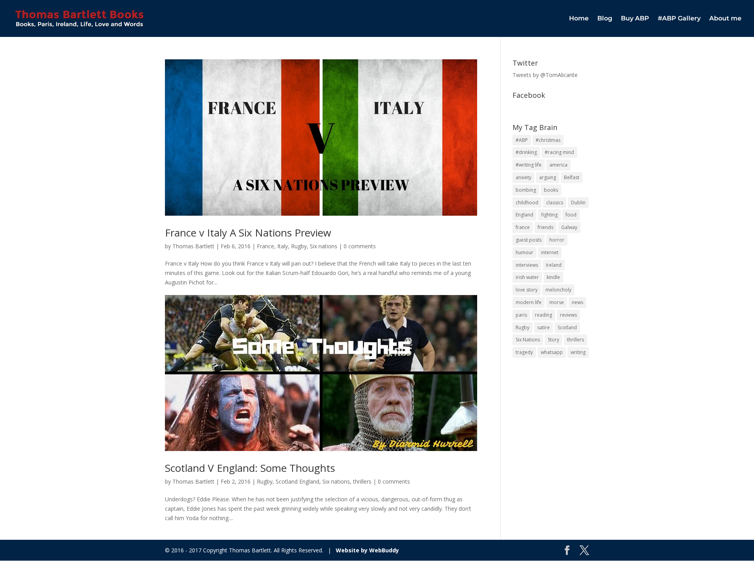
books (551, 190)
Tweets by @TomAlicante (545, 75)
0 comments (360, 246)
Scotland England (297, 481)
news (577, 302)
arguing (547, 177)
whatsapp (552, 352)
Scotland (567, 327)
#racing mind (559, 152)
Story (553, 339)
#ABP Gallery (679, 19)
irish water (527, 277)
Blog (604, 19)
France (265, 246)
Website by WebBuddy (367, 550)
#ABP (522, 140)
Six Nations (528, 339)
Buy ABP (635, 19)
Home (579, 19)
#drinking (526, 152)
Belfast (571, 177)
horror (556, 239)
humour (524, 252)
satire (543, 327)
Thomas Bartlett (193, 246)
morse (556, 302)
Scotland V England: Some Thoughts (250, 468)
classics (554, 202)
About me (725, 19)
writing (578, 352)
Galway (569, 227)
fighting (549, 214)
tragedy (524, 352)
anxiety (523, 177)
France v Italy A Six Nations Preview (248, 233)
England (524, 214)
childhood (527, 202)
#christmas (548, 140)
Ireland (554, 265)
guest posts (529, 239)
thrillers (362, 481)
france (523, 227)
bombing (526, 190)
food (571, 214)
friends (545, 227)
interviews (527, 265)
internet (549, 252)
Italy (282, 246)
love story (527, 289)
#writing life (529, 164)
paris (521, 315)
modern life (529, 302)
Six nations (323, 246)
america (558, 164)
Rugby (299, 246)
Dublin (578, 202)
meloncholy (558, 289)
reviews (568, 315)
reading (543, 315)
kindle (553, 277)
